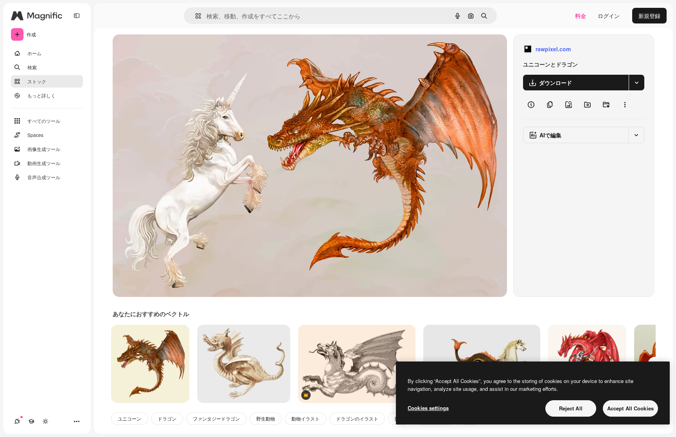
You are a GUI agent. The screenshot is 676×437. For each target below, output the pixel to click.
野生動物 (265, 418)
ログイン (609, 16)
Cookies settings (428, 408)
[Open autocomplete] (195, 16)
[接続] (17, 421)
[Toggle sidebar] (76, 15)
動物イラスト (305, 418)
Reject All (571, 408)
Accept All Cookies (630, 408)
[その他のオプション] (625, 104)
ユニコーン (129, 418)
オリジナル (166, 49)
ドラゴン (167, 418)
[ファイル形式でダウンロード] (636, 82)
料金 (580, 16)
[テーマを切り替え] (45, 421)
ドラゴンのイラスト (357, 418)
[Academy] (31, 421)
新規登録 (649, 16)
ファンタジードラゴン (216, 418)
